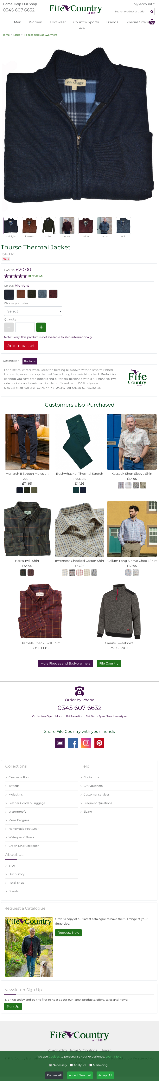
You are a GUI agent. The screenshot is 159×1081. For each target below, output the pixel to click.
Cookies (54, 1056)
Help (17, 4)
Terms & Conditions (83, 1050)
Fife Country (108, 663)
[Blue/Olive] (128, 485)
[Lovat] (34, 490)
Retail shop (16, 882)
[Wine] (53, 293)
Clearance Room (20, 777)
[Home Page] (76, 9)
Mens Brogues (19, 820)
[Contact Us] (59, 743)
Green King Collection (24, 846)
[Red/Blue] (128, 572)
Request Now (68, 932)
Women (35, 22)
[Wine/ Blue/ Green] (79, 572)
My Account (143, 4)
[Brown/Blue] (143, 485)
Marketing (100, 1065)
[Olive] (31, 293)
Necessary (60, 1065)
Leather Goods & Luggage (27, 803)
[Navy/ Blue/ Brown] (94, 572)
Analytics (80, 1065)
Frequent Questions (98, 803)
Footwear (58, 22)
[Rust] (30, 572)
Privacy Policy (57, 1050)
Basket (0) (152, 21)
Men (17, 22)
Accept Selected (80, 1075)
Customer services (97, 794)
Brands (112, 22)
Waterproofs (17, 811)
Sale (81, 28)
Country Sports (86, 22)
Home (8, 4)
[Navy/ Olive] (87, 572)
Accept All (105, 1075)
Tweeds (14, 786)
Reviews (30, 361)
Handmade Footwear (24, 828)
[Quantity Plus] (41, 327)
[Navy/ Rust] (72, 572)
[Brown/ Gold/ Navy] (64, 572)
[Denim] (42, 293)
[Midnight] (9, 294)
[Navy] (19, 490)
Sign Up (13, 1006)
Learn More (113, 1056)
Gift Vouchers (93, 786)
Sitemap (105, 1050)
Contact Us (91, 777)
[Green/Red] (135, 485)
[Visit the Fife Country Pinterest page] (99, 743)
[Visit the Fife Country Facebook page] (73, 743)
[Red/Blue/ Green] (121, 485)
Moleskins (16, 794)
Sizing (88, 811)
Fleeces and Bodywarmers (40, 34)
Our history (16, 874)
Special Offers (137, 22)
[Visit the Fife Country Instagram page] (86, 743)
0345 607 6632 (19, 10)
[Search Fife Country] (152, 11)
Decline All (54, 1075)
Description (11, 361)
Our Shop (29, 4)
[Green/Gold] (135, 572)
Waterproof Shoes (21, 837)
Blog (12, 865)
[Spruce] (76, 490)
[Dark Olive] (27, 490)
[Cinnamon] (20, 293)
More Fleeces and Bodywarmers (65, 663)
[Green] (23, 572)
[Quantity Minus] (9, 327)
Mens (16, 34)
